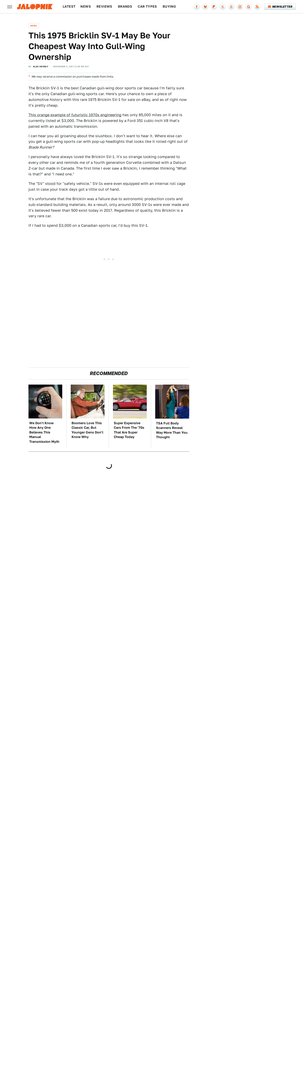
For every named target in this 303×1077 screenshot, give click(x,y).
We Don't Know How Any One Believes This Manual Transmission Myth (44, 432)
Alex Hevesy (40, 66)
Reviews (104, 6)
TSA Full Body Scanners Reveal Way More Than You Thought (172, 430)
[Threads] (231, 7)
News (85, 6)
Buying (169, 6)
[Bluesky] (205, 7)
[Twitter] (223, 7)
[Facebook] (197, 7)
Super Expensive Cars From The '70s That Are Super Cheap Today (129, 430)
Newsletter (282, 7)
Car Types (147, 6)
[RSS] (257, 7)
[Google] (248, 7)
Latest (69, 6)
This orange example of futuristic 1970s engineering (74, 115)
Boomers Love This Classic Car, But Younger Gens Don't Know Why (87, 430)
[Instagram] (240, 7)
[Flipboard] (214, 7)
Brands (125, 6)
